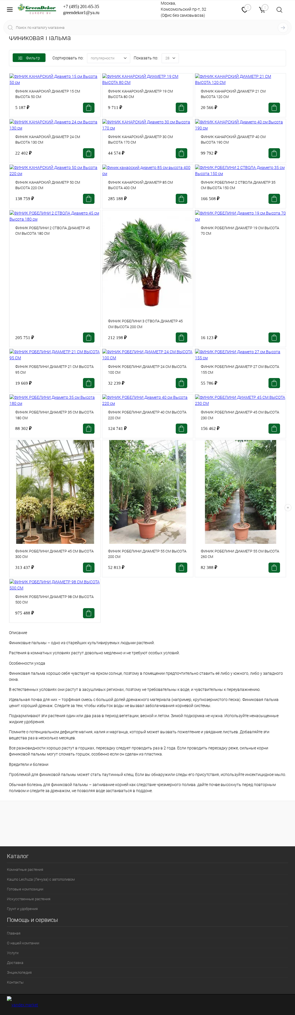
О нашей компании (23, 943)
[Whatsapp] (229, 9)
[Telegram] (214, 10)
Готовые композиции (25, 889)
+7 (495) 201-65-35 (81, 6)
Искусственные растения (28, 899)
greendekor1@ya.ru (81, 12)
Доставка (15, 963)
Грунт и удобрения (22, 909)
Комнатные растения (25, 869)
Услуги (12, 953)
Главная (13, 933)
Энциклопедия (19, 972)
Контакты (15, 982)
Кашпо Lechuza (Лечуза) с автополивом (41, 879)
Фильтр (33, 58)
